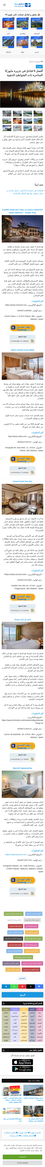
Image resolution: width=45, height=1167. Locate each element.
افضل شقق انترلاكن (13, 969)
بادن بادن (24, 1033)
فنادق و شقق (36, 1133)
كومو (39, 1026)
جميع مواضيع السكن (31, 945)
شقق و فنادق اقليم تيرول (33, 938)
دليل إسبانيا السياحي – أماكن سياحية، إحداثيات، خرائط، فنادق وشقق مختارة (12, 1100)
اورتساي (39, 1037)
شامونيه (15, 1026)
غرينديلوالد (6, 1037)
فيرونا (39, 1019)
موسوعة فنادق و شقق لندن (23, 957)
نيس (15, 1040)
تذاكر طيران (23, 1133)
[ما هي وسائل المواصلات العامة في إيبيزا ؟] (33, 1090)
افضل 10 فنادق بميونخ (15, 932)
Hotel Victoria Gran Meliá (22, 350)
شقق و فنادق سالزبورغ (32, 920)
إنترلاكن (8, 52)
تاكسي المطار (10, 1133)
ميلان (22, 52)
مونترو (6, 1026)
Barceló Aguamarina (22, 768)
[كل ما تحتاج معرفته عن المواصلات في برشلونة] (33, 1111)
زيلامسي (22, 33)
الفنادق (21, 978)
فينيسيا (40, 1023)
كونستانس (24, 1040)
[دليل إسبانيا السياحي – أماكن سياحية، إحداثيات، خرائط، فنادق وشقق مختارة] (12, 1090)
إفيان (14, 1023)
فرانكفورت (24, 1016)
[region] (22, 1154)
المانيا (24, 1009)
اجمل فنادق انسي (31, 926)
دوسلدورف (24, 1023)
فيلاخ (32, 1033)
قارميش (24, 1030)
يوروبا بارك (24, 1026)
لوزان (6, 1023)
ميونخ (24, 1012)
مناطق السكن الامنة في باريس (32, 963)
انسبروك (32, 1030)
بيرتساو (32, 1026)
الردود (22, 995)
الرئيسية (38, 61)
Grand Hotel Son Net (22, 481)
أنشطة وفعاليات (28, 1136)
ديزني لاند (15, 1030)
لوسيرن (6, 1019)
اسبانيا (31, 61)
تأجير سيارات (14, 1136)
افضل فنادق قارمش (15, 945)
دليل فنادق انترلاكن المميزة (13, 914)
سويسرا (6, 1009)
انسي (15, 1019)
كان (15, 1037)
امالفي (40, 1040)
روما (39, 1012)
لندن (8, 33)
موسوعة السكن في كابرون (13, 938)
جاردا (39, 1030)
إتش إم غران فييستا (22, 619)
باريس (37, 52)
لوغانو (6, 1040)
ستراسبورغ (15, 1016)
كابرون (32, 1016)
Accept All (22, 1157)
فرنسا (15, 1009)
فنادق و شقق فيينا (32, 932)
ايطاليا (40, 1009)
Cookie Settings (22, 1163)
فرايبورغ (23, 1019)
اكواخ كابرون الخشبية (31, 951)
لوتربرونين (6, 1033)
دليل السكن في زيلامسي (31, 969)
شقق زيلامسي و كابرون (11, 963)
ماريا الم (32, 1040)
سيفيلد (32, 1037)
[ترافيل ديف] (22, 5)
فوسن (24, 1037)
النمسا (32, 1009)
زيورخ (6, 1016)
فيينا (32, 1019)
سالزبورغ (32, 1023)
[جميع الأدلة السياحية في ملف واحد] (12, 1111)
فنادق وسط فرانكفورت (14, 920)
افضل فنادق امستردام (14, 951)
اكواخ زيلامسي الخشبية (34, 914)
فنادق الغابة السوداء (16, 926)
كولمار (15, 1033)
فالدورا (40, 1033)
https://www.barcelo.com (16, 854)
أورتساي (36, 33)
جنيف (6, 1030)
